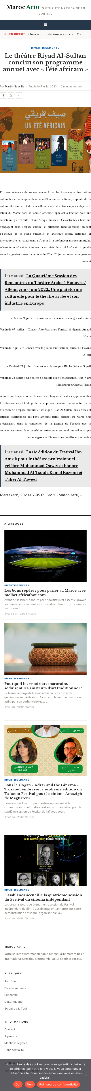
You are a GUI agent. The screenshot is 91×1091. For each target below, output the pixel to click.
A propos (10, 1036)
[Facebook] (3, 95)
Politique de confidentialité (58, 1084)
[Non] (85, 1075)
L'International (13, 1001)
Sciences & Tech (16, 1008)
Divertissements (45, 47)
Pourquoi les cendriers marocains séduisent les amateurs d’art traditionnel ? (43, 686)
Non (30, 1084)
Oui (17, 1084)
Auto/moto (11, 981)
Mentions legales (15, 1043)
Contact (9, 1029)
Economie (11, 994)
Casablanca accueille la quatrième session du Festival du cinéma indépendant (43, 897)
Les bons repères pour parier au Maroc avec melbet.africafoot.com (45, 592)
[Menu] (45, 25)
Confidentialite (14, 1050)
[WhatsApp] (19, 95)
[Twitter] (11, 95)
